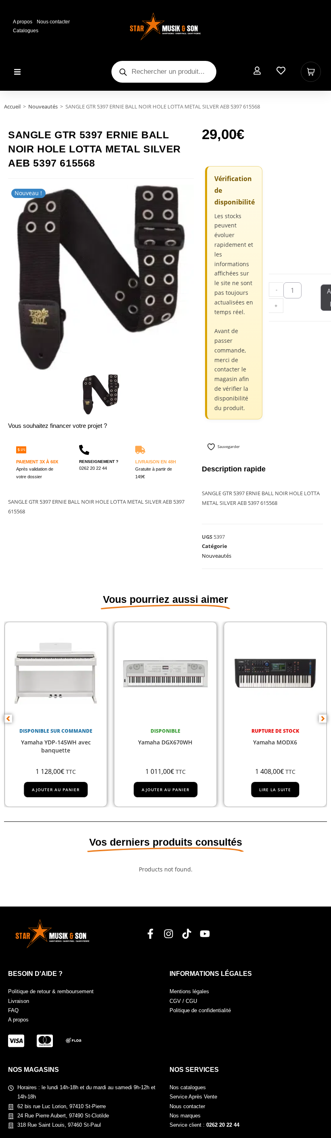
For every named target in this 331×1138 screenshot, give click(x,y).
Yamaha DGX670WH (165, 742)
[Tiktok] (187, 934)
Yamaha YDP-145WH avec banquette (56, 746)
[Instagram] (168, 934)
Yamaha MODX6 (275, 742)
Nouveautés (43, 106)
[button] (17, 72)
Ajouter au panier (56, 789)
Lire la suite (275, 789)
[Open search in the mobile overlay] (163, 72)
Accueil (12, 106)
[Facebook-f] (150, 934)
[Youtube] (205, 934)
